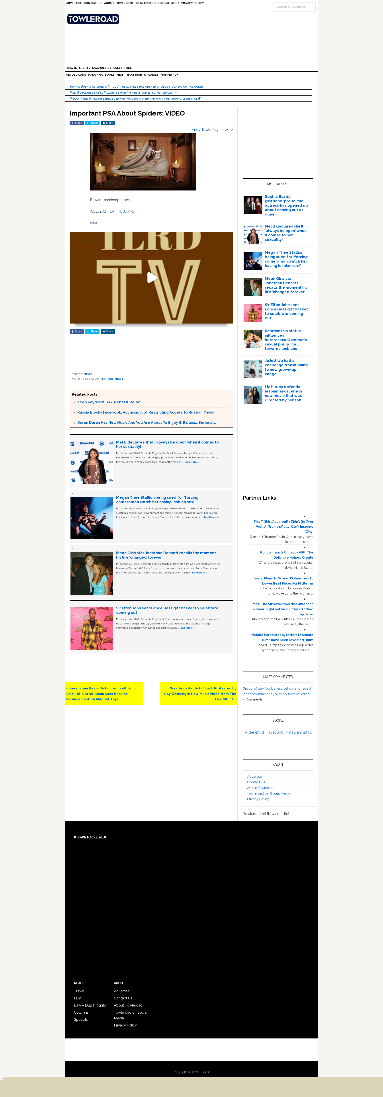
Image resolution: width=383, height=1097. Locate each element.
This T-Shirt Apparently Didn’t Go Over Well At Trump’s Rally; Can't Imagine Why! (283, 527)
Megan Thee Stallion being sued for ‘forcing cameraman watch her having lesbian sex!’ (135, 98)
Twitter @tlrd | (254, 732)
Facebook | (275, 732)
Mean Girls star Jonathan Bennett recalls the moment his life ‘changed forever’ (286, 285)
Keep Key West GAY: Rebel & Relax (108, 402)
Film (77, 998)
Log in (206, 1072)
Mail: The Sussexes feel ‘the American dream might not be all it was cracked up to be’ (283, 609)
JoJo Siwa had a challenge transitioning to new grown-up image (286, 367)
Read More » (191, 462)
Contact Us (256, 782)
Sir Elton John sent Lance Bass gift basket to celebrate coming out (286, 311)
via (93, 223)
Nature (107, 378)
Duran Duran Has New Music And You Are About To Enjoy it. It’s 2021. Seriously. (146, 422)
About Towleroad (261, 788)
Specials (81, 1019)
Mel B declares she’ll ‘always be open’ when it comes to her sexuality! (124, 92)
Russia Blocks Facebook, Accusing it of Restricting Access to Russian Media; (146, 412)
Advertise (254, 777)
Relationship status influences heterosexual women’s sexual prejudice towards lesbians (286, 340)
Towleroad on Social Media (268, 793)
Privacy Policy (258, 799)
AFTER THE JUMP (117, 211)
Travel (79, 991)
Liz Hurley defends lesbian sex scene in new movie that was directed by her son (283, 393)
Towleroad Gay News (192, 19)
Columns (81, 1012)
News (88, 374)
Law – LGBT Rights (90, 1005)
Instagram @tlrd (298, 732)
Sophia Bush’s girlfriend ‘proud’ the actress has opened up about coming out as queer (136, 86)
